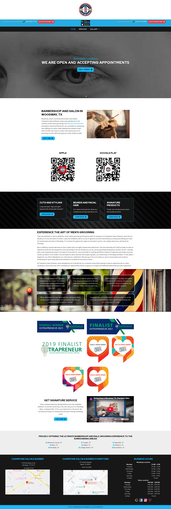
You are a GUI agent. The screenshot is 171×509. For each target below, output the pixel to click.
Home (73, 29)
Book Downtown (156, 22)
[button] (2, 65)
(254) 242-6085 (86, 467)
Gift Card (47, 138)
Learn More (46, 214)
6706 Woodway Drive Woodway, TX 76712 (28, 464)
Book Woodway (45, 22)
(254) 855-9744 (29, 468)
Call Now (59, 419)
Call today (84, 69)
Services (83, 29)
